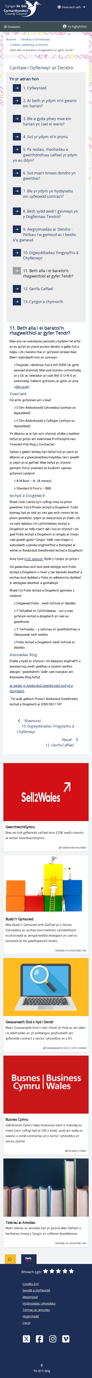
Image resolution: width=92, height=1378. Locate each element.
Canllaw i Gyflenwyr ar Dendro (29, 45)
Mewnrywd (30, 1297)
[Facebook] (40, 1339)
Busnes (11, 39)
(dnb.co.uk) (22, 386)
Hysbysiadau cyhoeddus (39, 1303)
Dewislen (13, 27)
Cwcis (26, 1323)
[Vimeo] (66, 1339)
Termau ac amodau (36, 1310)
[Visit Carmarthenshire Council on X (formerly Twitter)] (27, 1339)
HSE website (34, 558)
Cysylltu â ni (30, 1284)
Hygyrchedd (30, 1316)
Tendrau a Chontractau (35, 39)
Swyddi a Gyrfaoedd (36, 1290)
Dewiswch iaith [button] (71, 7)
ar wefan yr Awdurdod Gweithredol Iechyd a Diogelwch (41, 688)
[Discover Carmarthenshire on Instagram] (53, 1339)
